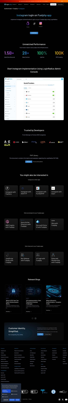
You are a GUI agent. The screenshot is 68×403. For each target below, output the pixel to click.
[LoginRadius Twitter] (62, 399)
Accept (17, 399)
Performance (15, 391)
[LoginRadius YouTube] (66, 399)
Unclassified (6, 396)
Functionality (15, 394)
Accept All (12, 399)
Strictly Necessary (6, 391)
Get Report (46, 1)
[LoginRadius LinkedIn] (59, 399)
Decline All (6, 399)
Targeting (5, 394)
